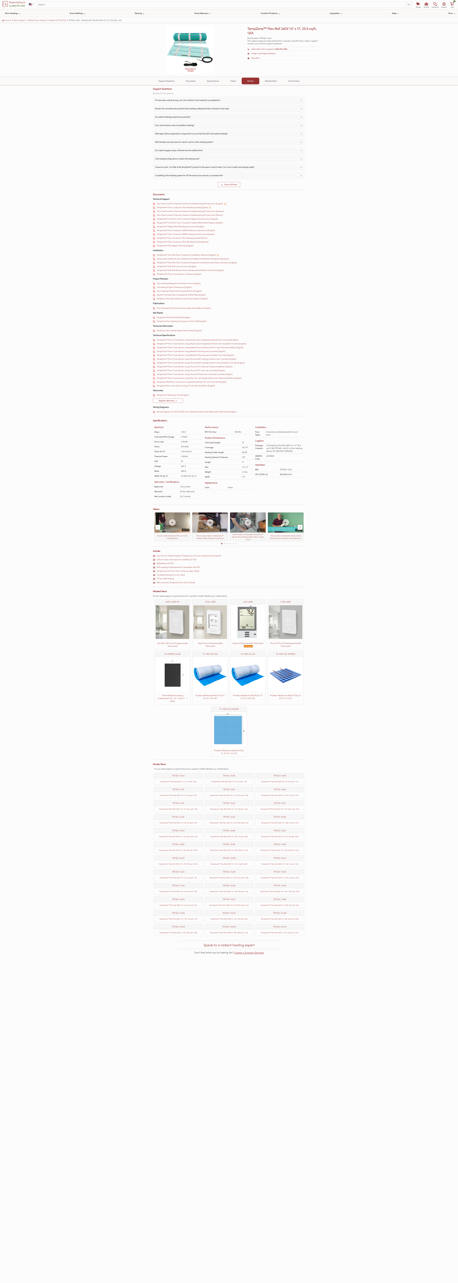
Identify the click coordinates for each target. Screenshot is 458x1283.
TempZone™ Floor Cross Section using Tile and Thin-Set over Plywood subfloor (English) (194, 366)
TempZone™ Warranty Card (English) (173, 395)
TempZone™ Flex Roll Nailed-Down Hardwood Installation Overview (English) (190, 270)
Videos (233, 81)
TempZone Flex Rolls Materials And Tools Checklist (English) (182, 298)
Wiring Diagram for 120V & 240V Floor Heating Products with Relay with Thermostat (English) (196, 411)
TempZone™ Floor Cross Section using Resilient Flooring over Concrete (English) (191, 351)
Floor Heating (11, 13)
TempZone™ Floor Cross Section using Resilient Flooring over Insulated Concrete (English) (195, 355)
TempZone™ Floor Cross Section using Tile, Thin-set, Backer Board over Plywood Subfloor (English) (199, 378)
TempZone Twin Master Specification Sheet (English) (179, 330)
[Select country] (31, 4)
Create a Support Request (249, 952)
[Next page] (300, 527)
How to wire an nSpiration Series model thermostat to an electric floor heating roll (286, 537)
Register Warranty (167, 400)
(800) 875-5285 (18, 5)
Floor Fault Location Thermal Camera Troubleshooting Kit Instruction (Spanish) (190, 211)
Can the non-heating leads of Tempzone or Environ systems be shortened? (189, 555)
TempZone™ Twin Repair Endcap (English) (175, 245)
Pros (450, 13)
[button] (435, 4)
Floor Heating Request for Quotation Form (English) (179, 283)
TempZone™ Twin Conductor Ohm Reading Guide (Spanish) (182, 241)
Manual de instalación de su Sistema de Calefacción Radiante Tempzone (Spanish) (193, 258)
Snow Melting (76, 13)
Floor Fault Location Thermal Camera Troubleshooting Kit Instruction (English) (190, 203)
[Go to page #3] (227, 543)
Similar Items (293, 81)
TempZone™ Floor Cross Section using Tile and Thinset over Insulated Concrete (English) (194, 374)
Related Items (271, 81)
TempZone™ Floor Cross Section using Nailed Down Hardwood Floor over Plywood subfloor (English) (200, 347)
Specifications (213, 81)
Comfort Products (269, 13)
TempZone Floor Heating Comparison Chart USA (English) (181, 321)
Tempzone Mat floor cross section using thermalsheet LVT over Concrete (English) (191, 382)
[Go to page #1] (221, 543)
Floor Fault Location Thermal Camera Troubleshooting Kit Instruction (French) (190, 215)
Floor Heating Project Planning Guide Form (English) (179, 291)
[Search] (408, 4)
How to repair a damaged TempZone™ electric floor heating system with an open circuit (248, 537)
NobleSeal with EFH (165, 563)
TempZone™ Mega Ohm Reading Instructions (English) (180, 226)
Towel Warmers (201, 13)
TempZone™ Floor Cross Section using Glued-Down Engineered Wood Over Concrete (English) (197, 340)
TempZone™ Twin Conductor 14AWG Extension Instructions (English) (186, 230)
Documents (191, 81)
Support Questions (166, 81)
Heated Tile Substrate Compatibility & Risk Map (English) (181, 294)
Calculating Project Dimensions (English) (174, 287)
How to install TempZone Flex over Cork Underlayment (172, 537)
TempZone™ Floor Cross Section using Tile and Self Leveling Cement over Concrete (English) (196, 359)
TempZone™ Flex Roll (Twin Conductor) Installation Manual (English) (186, 255)
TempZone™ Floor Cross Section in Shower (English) (179, 274)
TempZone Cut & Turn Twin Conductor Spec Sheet (178, 571)
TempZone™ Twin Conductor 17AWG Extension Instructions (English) (186, 234)
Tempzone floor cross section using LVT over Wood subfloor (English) (186, 385)
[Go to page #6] (236, 543)
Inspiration (335, 13)
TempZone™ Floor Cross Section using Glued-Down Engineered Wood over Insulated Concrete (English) (201, 343)
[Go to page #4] (230, 543)
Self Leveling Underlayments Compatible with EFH (178, 567)
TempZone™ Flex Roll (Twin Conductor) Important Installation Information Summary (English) (197, 262)
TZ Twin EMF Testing (165, 578)
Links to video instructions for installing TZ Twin (177, 559)
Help (394, 13)
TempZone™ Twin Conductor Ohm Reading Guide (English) (182, 207)
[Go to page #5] (233, 543)
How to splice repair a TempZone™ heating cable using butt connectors (210, 537)
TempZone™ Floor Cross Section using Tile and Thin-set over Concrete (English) (191, 370)
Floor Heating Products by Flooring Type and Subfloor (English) (184, 308)
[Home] (5, 4)
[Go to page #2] (224, 543)
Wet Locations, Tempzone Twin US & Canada (176, 582)
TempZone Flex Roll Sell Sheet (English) (173, 317)
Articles (250, 81)
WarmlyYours (17, 2)
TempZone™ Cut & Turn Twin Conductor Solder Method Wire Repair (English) (190, 222)
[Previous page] (158, 527)
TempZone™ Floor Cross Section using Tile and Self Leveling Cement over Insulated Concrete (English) (201, 362)
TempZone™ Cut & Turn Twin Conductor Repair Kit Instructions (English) (187, 219)
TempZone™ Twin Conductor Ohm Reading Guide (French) (182, 238)
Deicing (138, 13)
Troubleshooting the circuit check (171, 574)
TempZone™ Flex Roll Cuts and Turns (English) (176, 266)
